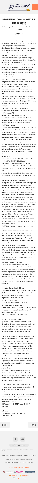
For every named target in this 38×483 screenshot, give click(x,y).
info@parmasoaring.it (19, 445)
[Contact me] (22, 439)
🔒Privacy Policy (24, 475)
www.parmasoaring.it (21, 478)
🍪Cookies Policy (14, 475)
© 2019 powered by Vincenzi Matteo (19, 468)
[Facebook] (15, 439)
